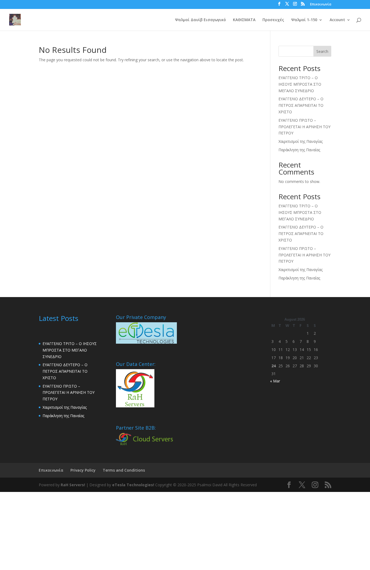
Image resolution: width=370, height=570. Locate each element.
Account (337, 20)
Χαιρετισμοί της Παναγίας (300, 141)
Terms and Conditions (124, 470)
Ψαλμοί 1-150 (304, 20)
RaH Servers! (73, 484)
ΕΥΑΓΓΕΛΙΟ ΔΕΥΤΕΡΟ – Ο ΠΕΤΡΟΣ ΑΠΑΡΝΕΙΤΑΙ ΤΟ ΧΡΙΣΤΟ (300, 105)
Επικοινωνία (320, 5)
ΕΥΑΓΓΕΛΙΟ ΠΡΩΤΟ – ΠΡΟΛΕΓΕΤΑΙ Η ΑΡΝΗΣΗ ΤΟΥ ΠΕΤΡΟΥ (304, 127)
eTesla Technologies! (133, 484)
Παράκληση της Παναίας (299, 149)
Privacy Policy (83, 470)
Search (322, 51)
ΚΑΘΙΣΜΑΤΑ (244, 20)
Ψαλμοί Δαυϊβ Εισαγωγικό (200, 20)
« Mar (275, 381)
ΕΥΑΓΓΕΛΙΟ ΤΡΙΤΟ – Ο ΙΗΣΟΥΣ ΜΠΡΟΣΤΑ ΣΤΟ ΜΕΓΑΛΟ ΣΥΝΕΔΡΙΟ (299, 84)
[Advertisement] (162, 530)
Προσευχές (273, 20)
